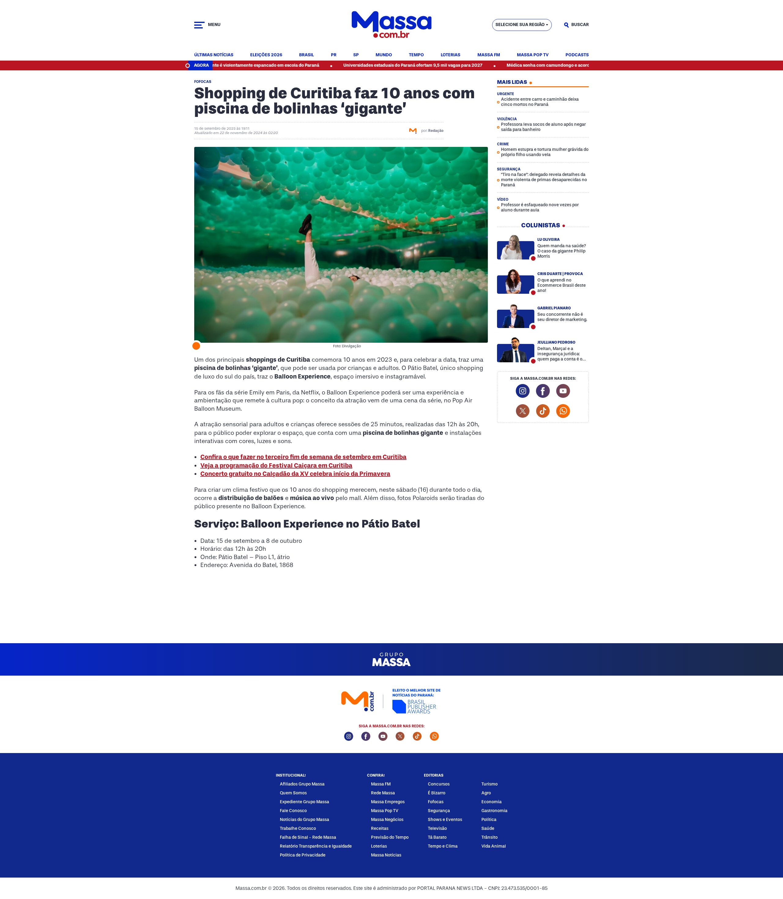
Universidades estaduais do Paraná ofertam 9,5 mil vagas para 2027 (372, 65)
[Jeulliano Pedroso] (515, 349)
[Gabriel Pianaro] (515, 315)
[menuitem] (213, 55)
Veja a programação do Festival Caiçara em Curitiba (276, 465)
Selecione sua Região (520, 24)
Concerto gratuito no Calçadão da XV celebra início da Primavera (295, 473)
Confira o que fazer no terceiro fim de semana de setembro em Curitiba (303, 457)
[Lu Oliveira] (515, 246)
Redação (435, 131)
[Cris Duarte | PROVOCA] (515, 281)
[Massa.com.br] (391, 25)
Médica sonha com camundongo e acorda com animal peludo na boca (537, 65)
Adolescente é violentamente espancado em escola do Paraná (215, 65)
